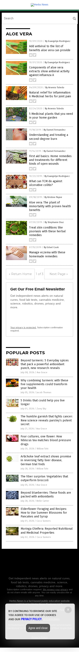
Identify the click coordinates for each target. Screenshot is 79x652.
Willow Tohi (42, 448)
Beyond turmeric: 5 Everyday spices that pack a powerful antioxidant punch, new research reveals (45, 364)
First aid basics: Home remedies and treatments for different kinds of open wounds (50, 160)
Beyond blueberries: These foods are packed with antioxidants (46, 494)
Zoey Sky (41, 408)
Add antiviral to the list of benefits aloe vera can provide (49, 48)
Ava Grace (42, 372)
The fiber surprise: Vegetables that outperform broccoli (44, 478)
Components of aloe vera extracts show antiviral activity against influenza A (49, 71)
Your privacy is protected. (23, 327)
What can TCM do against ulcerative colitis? (45, 183)
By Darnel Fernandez (55, 129)
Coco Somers (43, 521)
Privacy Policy (31, 619)
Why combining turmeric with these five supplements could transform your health (44, 384)
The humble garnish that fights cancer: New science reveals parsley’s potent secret (47, 420)
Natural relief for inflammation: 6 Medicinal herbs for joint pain (50, 94)
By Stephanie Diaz (54, 222)
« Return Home (20, 274)
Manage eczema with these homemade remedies (47, 254)
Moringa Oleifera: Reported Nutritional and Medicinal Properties (47, 530)
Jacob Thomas (43, 392)
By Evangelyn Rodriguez (57, 41)
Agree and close (38, 628)
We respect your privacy (55, 589)
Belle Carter (42, 501)
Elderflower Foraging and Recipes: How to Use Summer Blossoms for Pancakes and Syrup (44, 512)
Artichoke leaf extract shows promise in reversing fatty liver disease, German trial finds (46, 460)
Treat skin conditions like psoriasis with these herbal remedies (47, 231)
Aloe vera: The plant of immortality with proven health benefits (50, 206)
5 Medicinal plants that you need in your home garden (51, 115)
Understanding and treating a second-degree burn (48, 136)
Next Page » (59, 274)
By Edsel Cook (51, 247)
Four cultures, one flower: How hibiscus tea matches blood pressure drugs (46, 440)
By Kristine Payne (53, 197)
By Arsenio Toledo (54, 87)
